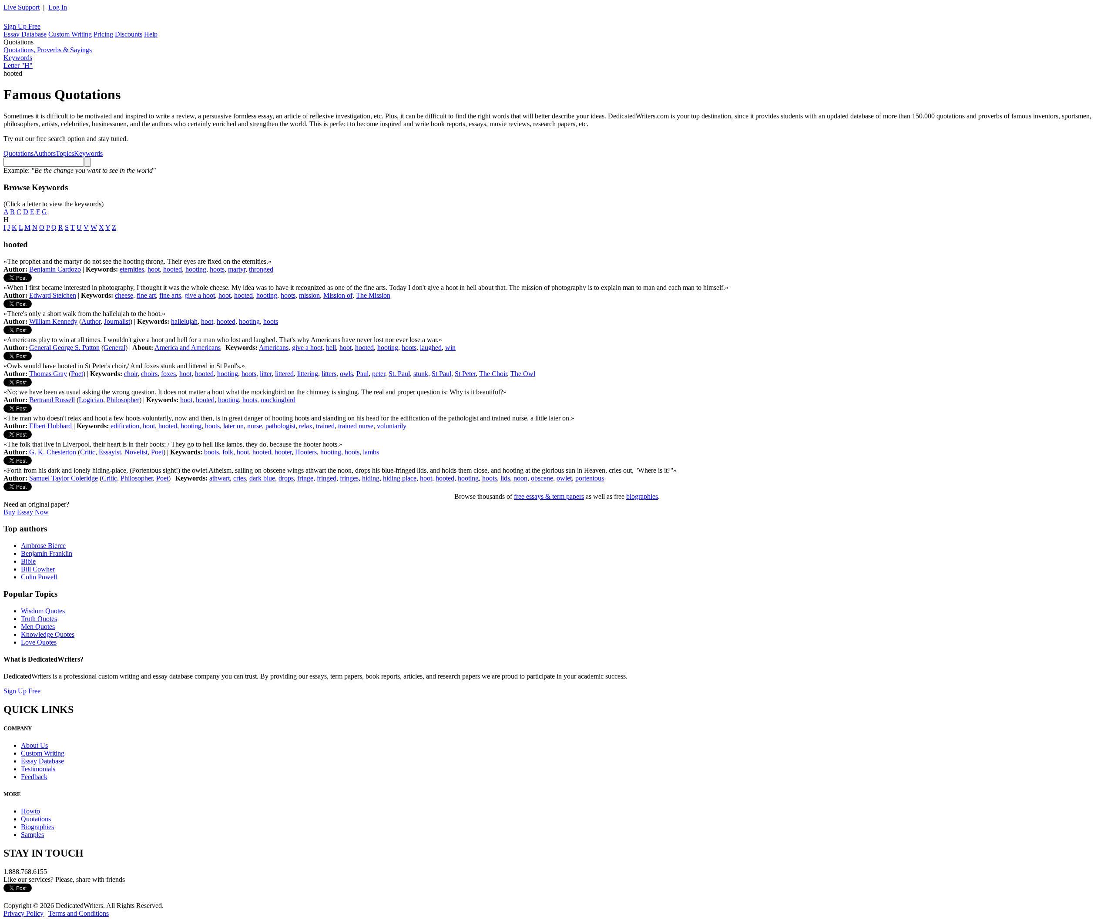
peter (378, 373)
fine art (146, 295)
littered (284, 373)
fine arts (170, 295)
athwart (219, 478)
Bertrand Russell (52, 399)
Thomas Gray (48, 373)
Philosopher (123, 399)
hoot (154, 269)
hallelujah (184, 321)
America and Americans (187, 347)
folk (227, 452)
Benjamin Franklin (46, 553)
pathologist (280, 426)
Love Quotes (39, 642)
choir (131, 373)
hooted (172, 269)
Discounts (128, 34)
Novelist (136, 452)
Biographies (37, 826)
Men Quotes (38, 626)
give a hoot (200, 295)
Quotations (18, 153)
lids (505, 478)
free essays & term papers (549, 496)
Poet (77, 373)
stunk (420, 373)
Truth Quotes (39, 618)
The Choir (493, 373)
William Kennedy (53, 321)
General (114, 347)
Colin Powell (39, 577)
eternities (132, 269)
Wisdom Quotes (43, 611)
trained (325, 426)
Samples (32, 834)
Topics (65, 153)
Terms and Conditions (78, 913)
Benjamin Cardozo (55, 269)
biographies (642, 496)
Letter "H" (18, 65)
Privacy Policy (23, 913)
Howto (30, 811)
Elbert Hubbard (50, 426)
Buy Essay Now (26, 512)
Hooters (306, 452)
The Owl (522, 373)
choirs (149, 373)
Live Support (21, 7)
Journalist (117, 321)
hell (331, 347)
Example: (79, 170)
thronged (261, 269)
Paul (362, 373)
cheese (124, 295)
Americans (274, 347)
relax (305, 426)
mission (309, 295)
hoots (217, 269)
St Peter (465, 373)
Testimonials (38, 769)
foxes (168, 373)
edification (125, 426)
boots (211, 452)
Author (91, 321)
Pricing (103, 34)
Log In (57, 7)
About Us (34, 745)
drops (286, 478)
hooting (195, 269)
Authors (45, 153)
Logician (91, 399)
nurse (254, 426)
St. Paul (399, 373)
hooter (283, 452)
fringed (326, 478)
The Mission (373, 295)
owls (346, 373)
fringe (305, 478)
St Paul (441, 373)
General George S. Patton (64, 347)
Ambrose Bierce (43, 545)
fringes (349, 478)
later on (233, 426)
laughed (431, 347)
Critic (87, 452)
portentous (589, 478)
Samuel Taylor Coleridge (63, 478)
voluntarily (391, 426)
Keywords (17, 57)
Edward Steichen (52, 295)
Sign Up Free (21, 26)
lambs (371, 452)
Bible (28, 561)
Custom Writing (70, 34)
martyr (236, 269)
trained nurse (355, 426)
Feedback (34, 776)
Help (151, 34)
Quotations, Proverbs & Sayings (47, 50)
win (450, 347)
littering (307, 373)
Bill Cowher (38, 569)
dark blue (262, 478)
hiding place (399, 478)
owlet (564, 478)
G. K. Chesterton (52, 452)
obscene (542, 478)
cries (239, 478)
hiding (370, 478)
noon (520, 478)
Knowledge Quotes (47, 634)
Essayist (110, 452)
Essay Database (25, 34)
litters (329, 373)
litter (266, 373)
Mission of (337, 295)
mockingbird (278, 399)
